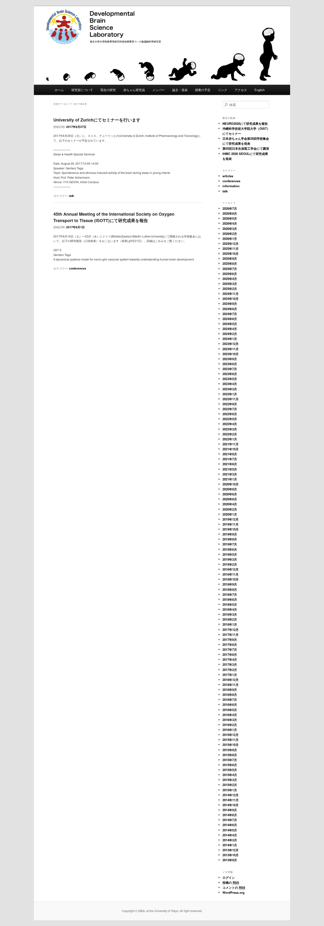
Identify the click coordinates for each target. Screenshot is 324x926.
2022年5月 (229, 419)
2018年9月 (229, 584)
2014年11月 (230, 800)
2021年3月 (229, 474)
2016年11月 (230, 684)
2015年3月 (229, 779)
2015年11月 (230, 739)
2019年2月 (229, 564)
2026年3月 (229, 228)
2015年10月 (230, 744)
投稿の (230, 882)
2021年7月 (229, 459)
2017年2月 (229, 669)
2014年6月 (229, 825)
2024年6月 (229, 318)
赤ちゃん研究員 (134, 90)
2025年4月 (229, 278)
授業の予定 (202, 90)
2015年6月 (229, 765)
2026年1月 (229, 238)
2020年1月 (229, 514)
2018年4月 (229, 609)
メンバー (158, 90)
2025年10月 (230, 253)
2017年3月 (229, 664)
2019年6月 (229, 549)
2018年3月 (229, 614)
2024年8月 (229, 309)
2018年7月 (229, 594)
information (231, 186)
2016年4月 (229, 714)
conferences (77, 268)
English (260, 90)
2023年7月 (229, 369)
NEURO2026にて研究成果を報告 (245, 123)
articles (227, 176)
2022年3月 (229, 429)
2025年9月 (229, 258)
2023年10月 (230, 354)
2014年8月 (229, 815)
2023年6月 (229, 374)
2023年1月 (229, 394)
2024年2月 (229, 333)
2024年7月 (229, 314)
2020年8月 (229, 494)
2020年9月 (229, 489)
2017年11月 (230, 634)
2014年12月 (230, 795)
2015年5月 (229, 770)
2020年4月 (229, 504)
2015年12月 (230, 734)
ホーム (59, 90)
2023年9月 (229, 359)
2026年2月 (229, 233)
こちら (159, 241)
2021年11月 (230, 444)
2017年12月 (230, 629)
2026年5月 (229, 218)
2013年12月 (230, 850)
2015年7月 (229, 760)
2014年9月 (229, 810)
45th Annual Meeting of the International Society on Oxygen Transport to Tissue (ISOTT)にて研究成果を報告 (113, 217)
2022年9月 (229, 404)
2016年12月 (230, 679)
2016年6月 (229, 704)
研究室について (82, 90)
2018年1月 (229, 624)
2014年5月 (229, 830)
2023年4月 (229, 384)
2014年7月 (229, 820)
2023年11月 (230, 349)
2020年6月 (229, 499)
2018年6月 (229, 599)
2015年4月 (229, 774)
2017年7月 (229, 649)
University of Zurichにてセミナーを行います (96, 120)
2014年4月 (229, 835)
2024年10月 (230, 298)
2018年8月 (229, 589)
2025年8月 (229, 263)
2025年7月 (229, 268)
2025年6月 (229, 273)
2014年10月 (230, 805)
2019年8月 (229, 539)
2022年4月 (229, 424)
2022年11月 (230, 399)
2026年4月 (229, 223)
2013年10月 (230, 855)
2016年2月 (229, 724)
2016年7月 (229, 699)
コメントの (233, 887)
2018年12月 (230, 569)
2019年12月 (230, 519)
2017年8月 (229, 644)
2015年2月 (229, 784)
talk (71, 196)
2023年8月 (229, 364)
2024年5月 (229, 323)
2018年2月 (229, 619)
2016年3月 (229, 719)
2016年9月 (229, 689)
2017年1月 (229, 674)
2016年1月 (229, 729)
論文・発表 (180, 90)
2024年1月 (229, 338)
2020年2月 (229, 509)
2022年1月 (229, 439)
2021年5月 (229, 469)
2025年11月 (230, 248)
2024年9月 (229, 303)
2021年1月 (229, 479)
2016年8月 (229, 694)
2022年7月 (229, 409)
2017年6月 (229, 654)
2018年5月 (229, 604)
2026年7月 (229, 208)
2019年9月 (229, 534)
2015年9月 (229, 750)
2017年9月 (229, 639)
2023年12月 (230, 343)
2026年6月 (229, 213)
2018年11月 (230, 574)
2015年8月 (229, 755)
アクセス (241, 90)
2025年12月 (230, 243)
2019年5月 (229, 554)
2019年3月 (229, 559)
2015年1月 (229, 790)
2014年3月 (229, 840)
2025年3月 (229, 283)
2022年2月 (229, 434)
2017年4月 (229, 659)
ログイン (228, 877)
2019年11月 (230, 524)
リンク (222, 90)
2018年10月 (230, 579)
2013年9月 (229, 860)
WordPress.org (233, 892)
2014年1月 (229, 845)
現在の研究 (108, 90)
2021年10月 (230, 449)
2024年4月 (229, 328)
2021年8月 (229, 454)
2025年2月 (229, 288)
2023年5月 (229, 379)
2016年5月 (229, 709)
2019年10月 (230, 529)
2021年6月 (229, 464)
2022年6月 (229, 414)
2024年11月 (230, 293)
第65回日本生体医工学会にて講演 (245, 148)
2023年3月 (229, 389)
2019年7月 (229, 544)
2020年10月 (230, 484)
